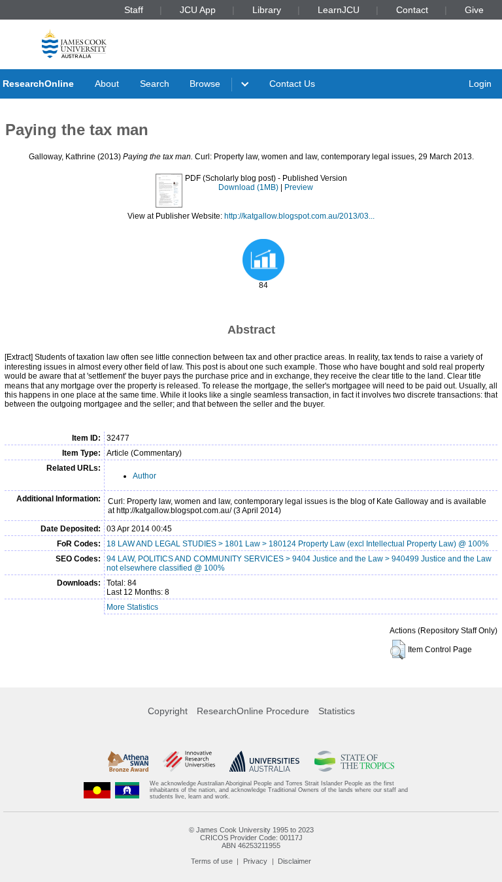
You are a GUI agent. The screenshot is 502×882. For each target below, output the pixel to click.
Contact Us (292, 83)
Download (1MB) (248, 187)
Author (144, 475)
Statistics (336, 711)
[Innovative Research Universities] (188, 761)
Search (154, 83)
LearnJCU (339, 10)
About (107, 83)
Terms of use (212, 861)
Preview (298, 187)
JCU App (198, 10)
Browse (205, 83)
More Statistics (132, 607)
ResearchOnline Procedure (253, 711)
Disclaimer (294, 861)
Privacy (255, 861)
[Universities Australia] (264, 761)
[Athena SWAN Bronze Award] (128, 761)
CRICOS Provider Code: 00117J (251, 838)
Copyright (168, 711)
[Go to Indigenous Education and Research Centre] (97, 790)
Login (480, 83)
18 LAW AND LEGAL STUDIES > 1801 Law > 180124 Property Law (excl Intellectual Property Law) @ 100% (298, 543)
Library (266, 10)
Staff (133, 10)
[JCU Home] (74, 43)
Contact (412, 10)
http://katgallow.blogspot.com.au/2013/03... (299, 216)
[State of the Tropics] (354, 761)
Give (474, 10)
